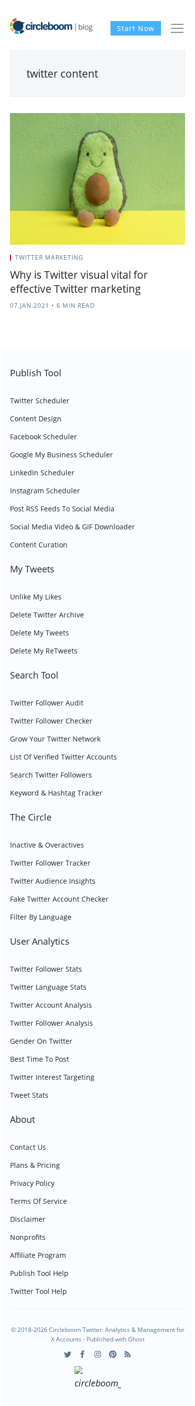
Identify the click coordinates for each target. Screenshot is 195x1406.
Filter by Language (41, 917)
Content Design (36, 418)
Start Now (135, 28)
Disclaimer (28, 1219)
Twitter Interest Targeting (52, 1077)
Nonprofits (28, 1237)
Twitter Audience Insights (53, 881)
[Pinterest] (112, 1354)
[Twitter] (68, 1354)
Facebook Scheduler (43, 436)
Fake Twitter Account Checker (59, 899)
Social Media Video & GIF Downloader (72, 526)
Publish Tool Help (39, 1273)
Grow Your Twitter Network (55, 739)
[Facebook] (82, 1354)
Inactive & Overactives (47, 845)
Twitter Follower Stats (46, 969)
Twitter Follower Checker (51, 721)
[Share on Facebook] (158, 261)
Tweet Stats (29, 1095)
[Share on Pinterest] (182, 261)
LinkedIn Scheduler (42, 472)
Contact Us (28, 1147)
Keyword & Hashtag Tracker (56, 793)
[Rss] (128, 1354)
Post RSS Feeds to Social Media (62, 508)
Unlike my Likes (36, 596)
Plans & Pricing (35, 1165)
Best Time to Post (39, 1059)
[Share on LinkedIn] (170, 261)
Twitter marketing (49, 257)
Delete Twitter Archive (47, 614)
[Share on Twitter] (146, 261)
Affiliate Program (38, 1255)
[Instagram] (98, 1354)
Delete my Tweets (39, 632)
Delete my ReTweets (44, 650)
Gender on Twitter (41, 1041)
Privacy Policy (32, 1183)
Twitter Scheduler (40, 400)
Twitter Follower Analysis (51, 1023)
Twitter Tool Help (38, 1291)
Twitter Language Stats (48, 987)
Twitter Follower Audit (47, 703)
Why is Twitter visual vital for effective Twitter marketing (79, 282)
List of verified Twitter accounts (63, 757)
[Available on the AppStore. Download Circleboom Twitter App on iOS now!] (97, 1379)
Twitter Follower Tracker (50, 863)
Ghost (136, 1339)
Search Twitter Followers (51, 775)
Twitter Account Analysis (51, 1005)
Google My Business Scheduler (61, 454)
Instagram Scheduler (45, 490)
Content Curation (39, 544)
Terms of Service (38, 1201)
